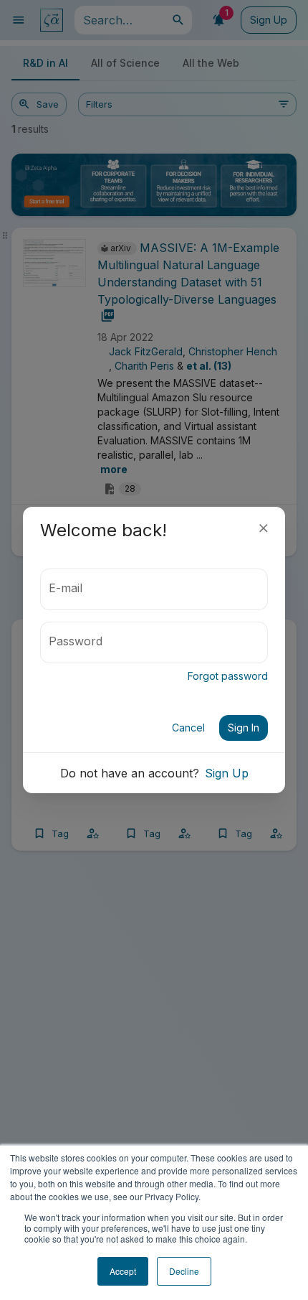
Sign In (243, 727)
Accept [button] (123, 1271)
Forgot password (228, 676)
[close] (263, 528)
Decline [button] (184, 1271)
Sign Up (227, 773)
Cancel (188, 727)
